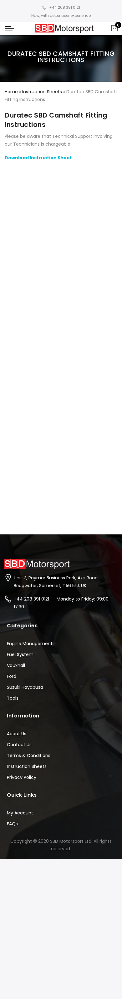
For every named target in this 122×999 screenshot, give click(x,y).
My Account (20, 813)
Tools (12, 698)
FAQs (12, 824)
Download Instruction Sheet (38, 158)
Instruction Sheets (42, 92)
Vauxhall (16, 665)
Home (11, 92)
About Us (16, 734)
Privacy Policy (21, 777)
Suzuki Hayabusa (25, 687)
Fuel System (20, 654)
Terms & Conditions (28, 755)
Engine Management (30, 643)
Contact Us (19, 744)
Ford (11, 676)
